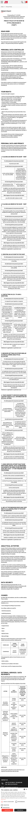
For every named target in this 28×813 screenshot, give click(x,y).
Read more (3, 799)
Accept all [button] (7, 810)
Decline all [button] (20, 810)
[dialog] (14, 800)
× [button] (26, 789)
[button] (14, 807)
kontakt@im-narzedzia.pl (11, 787)
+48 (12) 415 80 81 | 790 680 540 (13, 782)
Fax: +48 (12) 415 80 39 (11, 784)
